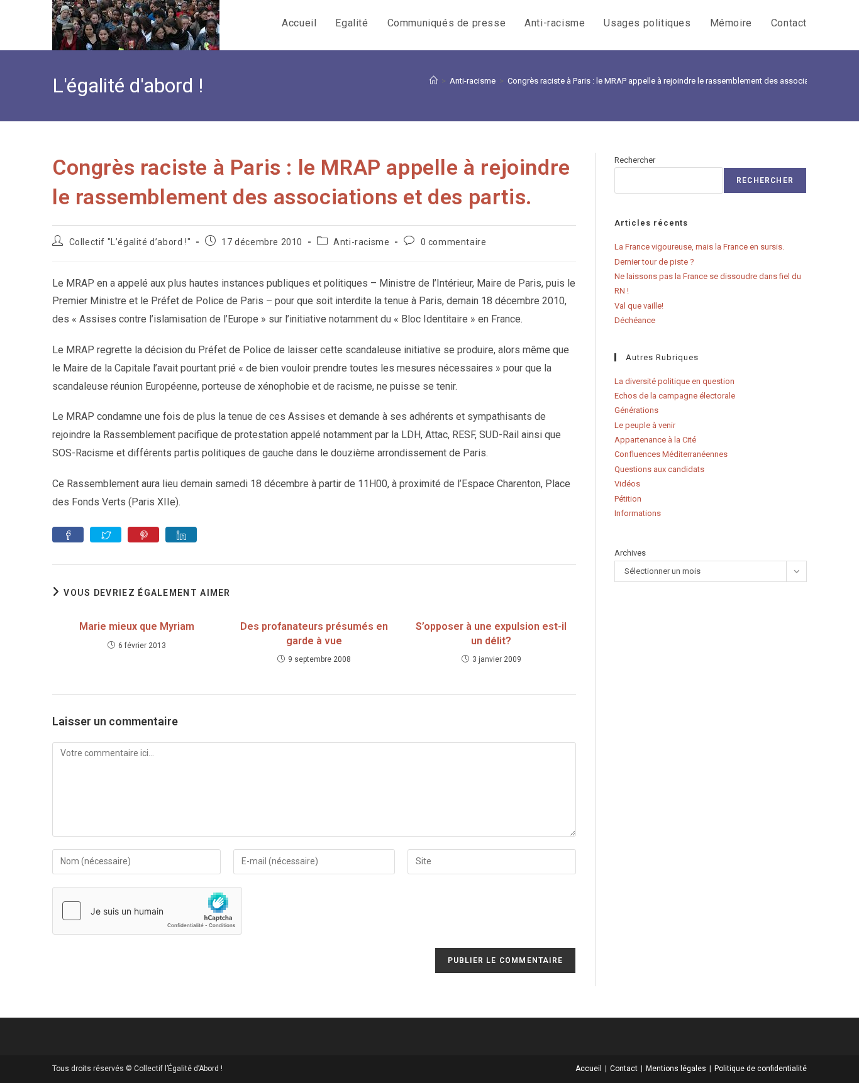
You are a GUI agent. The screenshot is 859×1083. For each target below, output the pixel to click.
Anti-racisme (361, 242)
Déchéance (634, 320)
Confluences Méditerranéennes (671, 454)
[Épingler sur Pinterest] (143, 534)
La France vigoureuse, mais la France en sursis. (699, 246)
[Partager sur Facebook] (68, 534)
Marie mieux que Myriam (136, 626)
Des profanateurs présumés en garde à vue (314, 633)
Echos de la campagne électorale (674, 395)
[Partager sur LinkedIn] (181, 534)
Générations (636, 410)
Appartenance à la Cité (655, 439)
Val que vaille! (638, 306)
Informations (637, 513)
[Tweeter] (105, 534)
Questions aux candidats (659, 469)
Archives (630, 553)
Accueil (588, 1068)
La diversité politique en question (674, 381)
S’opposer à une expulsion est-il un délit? (491, 633)
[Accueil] (434, 80)
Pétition (627, 498)
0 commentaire (454, 242)
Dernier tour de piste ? (654, 262)
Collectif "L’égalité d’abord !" (130, 242)
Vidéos (627, 483)
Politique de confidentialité (760, 1068)
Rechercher (634, 160)
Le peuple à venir (644, 425)
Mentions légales (676, 1068)
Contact (624, 1068)
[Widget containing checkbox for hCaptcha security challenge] (147, 911)
